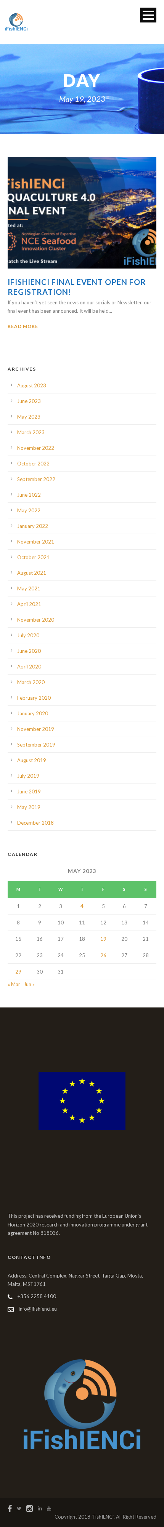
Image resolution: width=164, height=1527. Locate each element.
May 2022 (28, 510)
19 (103, 939)
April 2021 (29, 604)
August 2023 (31, 385)
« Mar (14, 984)
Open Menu (148, 15)
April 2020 (29, 667)
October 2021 (33, 557)
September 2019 (36, 745)
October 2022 (33, 463)
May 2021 (28, 588)
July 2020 (28, 635)
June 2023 (29, 401)
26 (103, 955)
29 (18, 972)
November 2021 (35, 542)
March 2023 (31, 432)
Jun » (29, 984)
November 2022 (35, 448)
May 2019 (28, 807)
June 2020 (29, 651)
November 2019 (35, 729)
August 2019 (31, 760)
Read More (23, 326)
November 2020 (35, 620)
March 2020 (31, 682)
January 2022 (32, 526)
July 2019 (28, 776)
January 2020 (32, 713)
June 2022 (29, 495)
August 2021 (31, 573)
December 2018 (35, 823)
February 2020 (34, 698)
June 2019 (29, 791)
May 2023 (28, 417)
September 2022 (36, 479)
